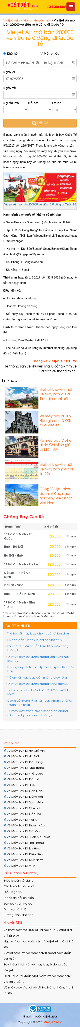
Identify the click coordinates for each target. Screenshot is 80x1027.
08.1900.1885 (56, 6)
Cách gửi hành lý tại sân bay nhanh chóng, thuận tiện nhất (39, 702)
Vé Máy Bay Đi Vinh (20, 865)
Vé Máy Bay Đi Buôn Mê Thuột (28, 837)
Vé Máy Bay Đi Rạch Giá (24, 802)
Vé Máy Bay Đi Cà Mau (23, 831)
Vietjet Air (43, 140)
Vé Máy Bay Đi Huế (20, 785)
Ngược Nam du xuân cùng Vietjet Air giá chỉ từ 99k (39, 944)
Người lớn (11, 103)
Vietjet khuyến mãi (37, 20)
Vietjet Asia (11, 20)
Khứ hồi (12, 53)
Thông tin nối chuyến (19, 897)
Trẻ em (33, 103)
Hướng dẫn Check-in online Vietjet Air (35, 640)
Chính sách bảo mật (19, 886)
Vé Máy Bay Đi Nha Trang (25, 768)
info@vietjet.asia (45, 1016)
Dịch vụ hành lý (15, 909)
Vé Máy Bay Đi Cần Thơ (23, 814)
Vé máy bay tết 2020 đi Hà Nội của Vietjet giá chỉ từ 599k (38, 933)
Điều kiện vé (13, 892)
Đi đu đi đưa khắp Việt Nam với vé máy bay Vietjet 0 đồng (37, 979)
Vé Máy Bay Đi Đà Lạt (22, 779)
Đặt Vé (42, 123)
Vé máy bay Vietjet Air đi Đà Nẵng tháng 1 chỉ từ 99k (38, 990)
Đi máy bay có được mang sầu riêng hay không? (38, 658)
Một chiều (51, 53)
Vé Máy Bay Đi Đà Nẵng (24, 762)
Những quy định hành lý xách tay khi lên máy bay (40, 669)
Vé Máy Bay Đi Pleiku (21, 819)
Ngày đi (9, 72)
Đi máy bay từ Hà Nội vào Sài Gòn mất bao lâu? (40, 692)
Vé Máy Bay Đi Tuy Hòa (23, 848)
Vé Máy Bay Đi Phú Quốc (24, 773)
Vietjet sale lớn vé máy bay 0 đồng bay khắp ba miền (37, 956)
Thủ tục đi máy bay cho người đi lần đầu (38, 633)
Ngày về (9, 88)
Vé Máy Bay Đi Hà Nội (22, 756)
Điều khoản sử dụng (19, 880)
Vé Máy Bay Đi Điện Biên (24, 854)
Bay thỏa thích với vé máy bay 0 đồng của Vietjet (36, 967)
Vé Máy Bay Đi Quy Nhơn (25, 860)
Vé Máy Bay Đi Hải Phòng (25, 842)
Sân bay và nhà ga (18, 903)
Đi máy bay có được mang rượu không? (38, 683)
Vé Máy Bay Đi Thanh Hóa (25, 825)
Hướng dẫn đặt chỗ (19, 915)
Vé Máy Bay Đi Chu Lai (23, 808)
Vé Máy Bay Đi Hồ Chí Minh (26, 750)
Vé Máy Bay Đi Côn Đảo (24, 791)
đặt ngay (70, 536)
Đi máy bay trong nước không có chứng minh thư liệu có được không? (37, 713)
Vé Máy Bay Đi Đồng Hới (24, 796)
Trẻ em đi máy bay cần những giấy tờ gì (37, 677)
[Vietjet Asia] (23, 6)
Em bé (57, 103)
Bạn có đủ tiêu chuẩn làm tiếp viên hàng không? (37, 648)
